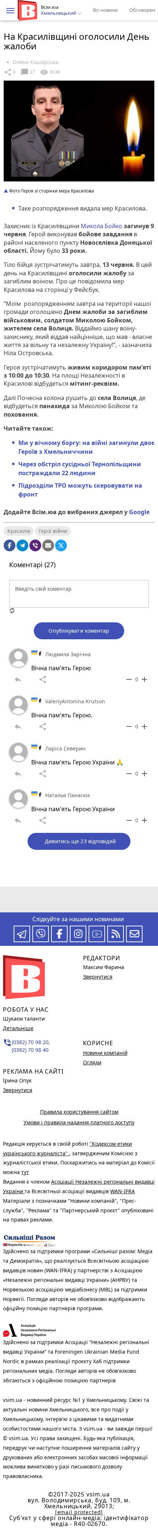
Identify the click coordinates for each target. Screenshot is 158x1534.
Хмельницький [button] (59, 13)
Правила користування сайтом (79, 1111)
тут (25, 1172)
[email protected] (79, 1512)
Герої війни (53, 530)
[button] (10, 10)
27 (28, 72)
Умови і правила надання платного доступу (79, 1122)
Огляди (92, 1062)
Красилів (18, 530)
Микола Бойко (102, 226)
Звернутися (17, 1089)
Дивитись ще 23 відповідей (80, 841)
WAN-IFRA (122, 1191)
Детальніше (18, 1028)
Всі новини (105, 10)
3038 (50, 72)
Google (139, 512)
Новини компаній (105, 1052)
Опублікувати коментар (79, 630)
